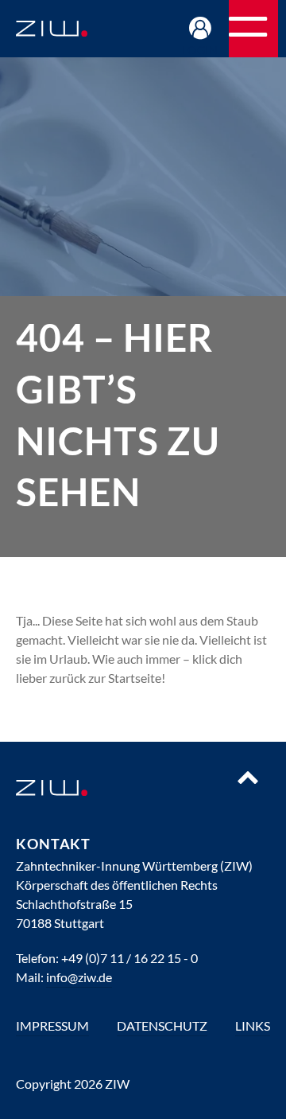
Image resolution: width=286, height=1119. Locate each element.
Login (200, 50)
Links (252, 1025)
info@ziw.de (79, 976)
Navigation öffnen (277, 34)
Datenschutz (162, 1025)
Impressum (52, 1025)
